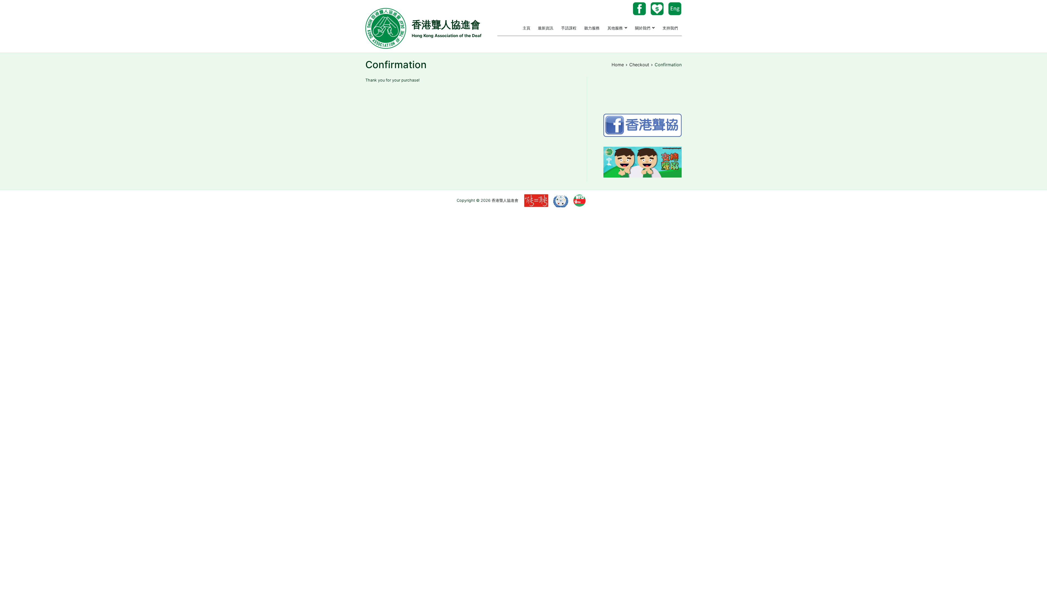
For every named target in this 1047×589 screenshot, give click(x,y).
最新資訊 (545, 28)
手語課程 (568, 28)
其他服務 (615, 28)
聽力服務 (592, 28)
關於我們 (642, 28)
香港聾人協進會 (446, 25)
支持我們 (670, 28)
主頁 (526, 28)
